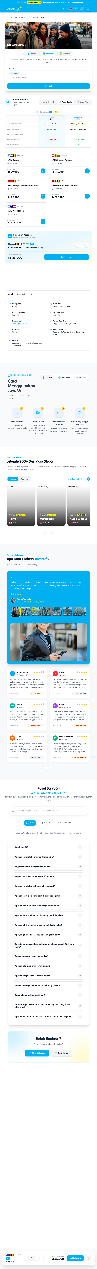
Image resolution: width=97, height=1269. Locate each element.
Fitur (30, 294)
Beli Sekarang (66, 257)
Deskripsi (21, 294)
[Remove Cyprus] (18, 73)
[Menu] (88, 9)
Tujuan (11, 69)
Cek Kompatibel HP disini (20, 323)
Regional (24, 479)
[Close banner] (91, 2)
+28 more (26, 244)
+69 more (20, 206)
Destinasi (24, 17)
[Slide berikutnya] (51, 533)
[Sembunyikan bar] (88, 1258)
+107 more (64, 181)
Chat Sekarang (38, 1053)
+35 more (64, 155)
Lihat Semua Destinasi (77, 479)
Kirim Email (63, 1053)
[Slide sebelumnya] (46, 533)
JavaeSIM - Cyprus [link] (38, 17)
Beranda (14, 17)
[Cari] (64, 9)
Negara (13, 479)
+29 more (20, 155)
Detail (10, 294)
